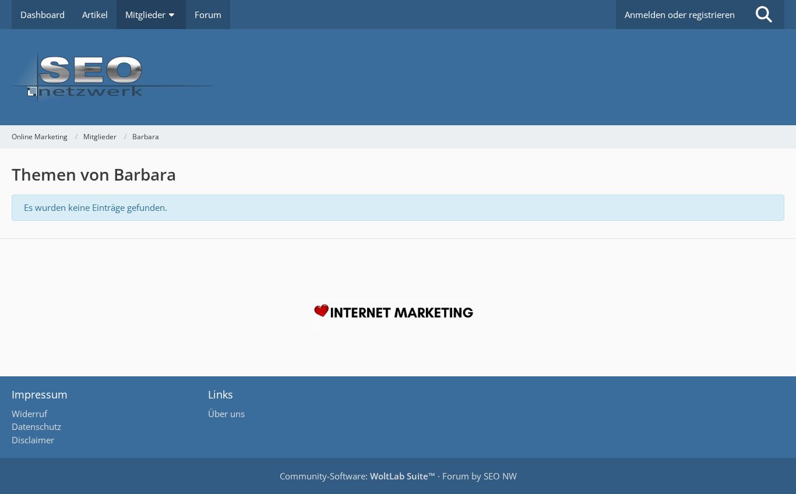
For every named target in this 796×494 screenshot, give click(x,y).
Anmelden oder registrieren (680, 14)
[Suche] (764, 14)
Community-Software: (357, 476)
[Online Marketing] (398, 77)
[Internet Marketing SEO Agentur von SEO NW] (398, 314)
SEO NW (500, 476)
